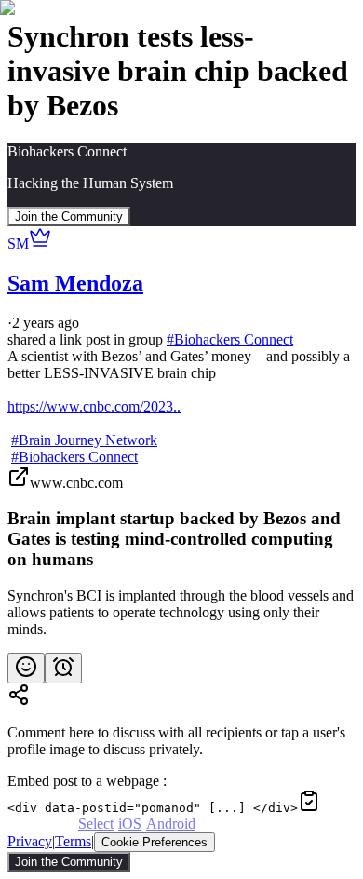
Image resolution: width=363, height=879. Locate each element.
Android (170, 824)
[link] (181, 552)
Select (96, 824)
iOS (129, 824)
